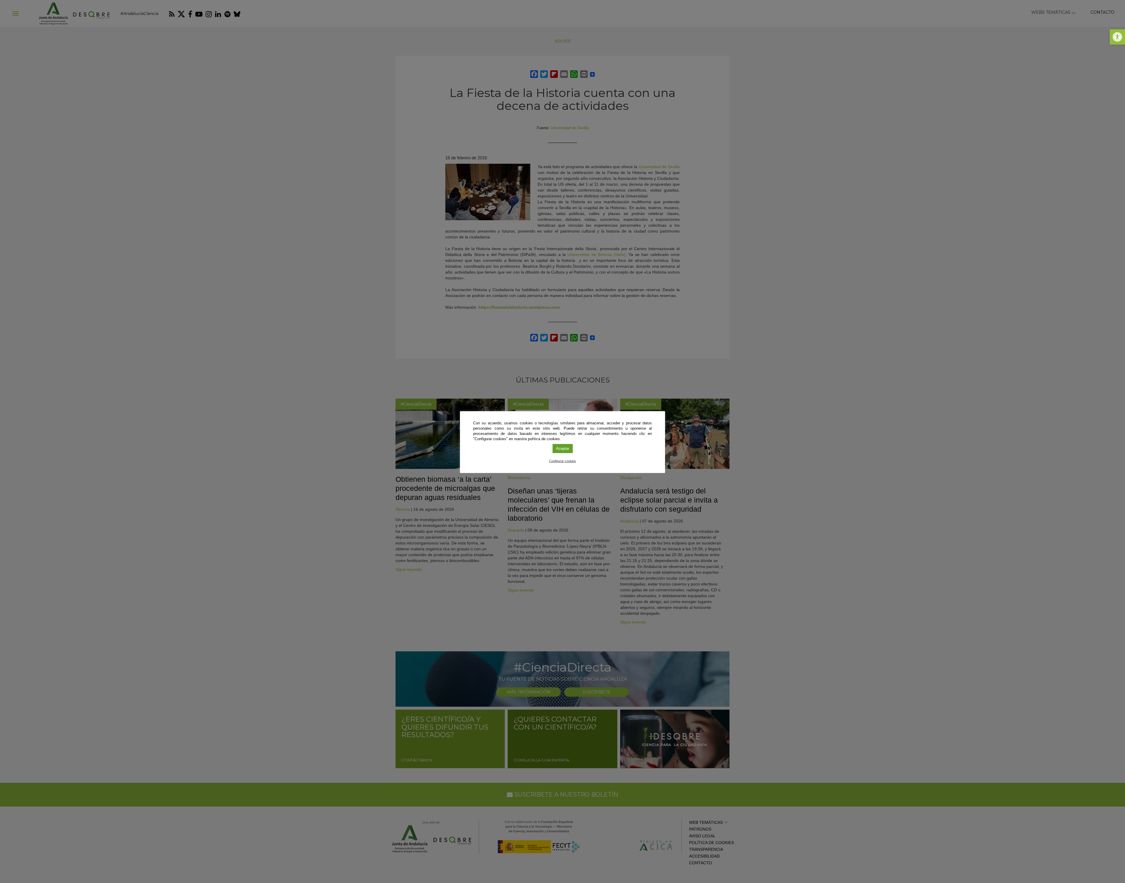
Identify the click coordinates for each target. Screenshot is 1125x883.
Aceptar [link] (562, 448)
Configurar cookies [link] (562, 461)
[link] (1117, 37)
